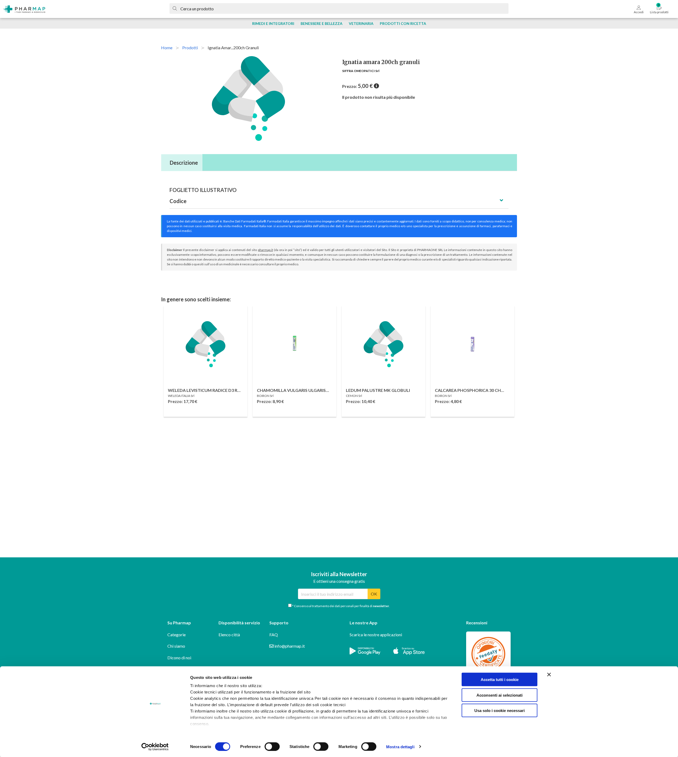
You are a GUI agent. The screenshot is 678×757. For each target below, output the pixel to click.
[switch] (272, 746)
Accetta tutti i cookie (500, 679)
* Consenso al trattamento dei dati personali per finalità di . (341, 606)
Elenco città (229, 634)
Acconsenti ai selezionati (499, 695)
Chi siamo (176, 645)
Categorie (176, 634)
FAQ (273, 634)
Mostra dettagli (400, 746)
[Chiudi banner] (549, 675)
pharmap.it (265, 250)
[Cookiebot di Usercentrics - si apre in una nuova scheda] (155, 747)
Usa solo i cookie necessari (499, 710)
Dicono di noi (179, 657)
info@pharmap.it (289, 645)
